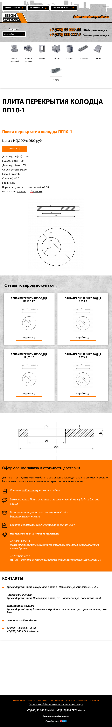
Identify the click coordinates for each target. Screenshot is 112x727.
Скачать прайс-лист (62, 8)
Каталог (31, 701)
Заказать (13, 149)
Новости (70, 701)
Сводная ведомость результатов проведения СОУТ (42, 525)
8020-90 (21, 191)
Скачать (37, 191)
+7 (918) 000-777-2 (20, 556)
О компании (19, 701)
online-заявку (30, 490)
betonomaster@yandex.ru (91, 17)
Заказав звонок (19, 499)
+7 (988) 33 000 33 (17, 628)
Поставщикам (56, 701)
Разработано (52, 721)
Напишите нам (36, 8)
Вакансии (82, 701)
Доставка (42, 701)
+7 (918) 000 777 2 (17, 631)
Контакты (94, 701)
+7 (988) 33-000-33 (20, 541)
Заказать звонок (12, 8)
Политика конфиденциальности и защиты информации (56, 705)
